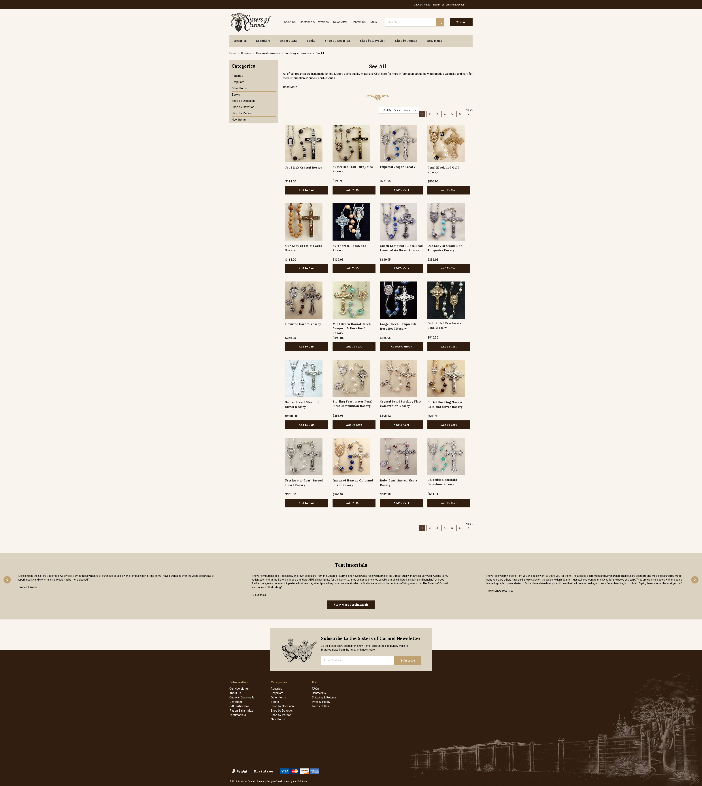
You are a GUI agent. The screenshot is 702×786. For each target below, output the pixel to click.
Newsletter (340, 22)
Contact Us (359, 22)
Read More (290, 87)
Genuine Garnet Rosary (303, 324)
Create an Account (455, 4)
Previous (7, 579)
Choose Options (401, 346)
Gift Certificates (422, 4)
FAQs (373, 22)
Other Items (288, 40)
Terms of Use (320, 706)
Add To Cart (306, 190)
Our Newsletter (239, 688)
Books (311, 40)
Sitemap (261, 781)
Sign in (436, 4)
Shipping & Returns (324, 697)
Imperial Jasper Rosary (397, 167)
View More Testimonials (351, 604)
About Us (290, 22)
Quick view (303, 143)
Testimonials (237, 715)
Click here (380, 73)
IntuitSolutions (300, 781)
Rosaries (240, 40)
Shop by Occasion (337, 40)
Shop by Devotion (373, 40)
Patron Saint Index (241, 710)
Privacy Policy (321, 702)
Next (467, 110)
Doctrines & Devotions (314, 22)
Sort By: (388, 110)
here (465, 73)
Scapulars (263, 40)
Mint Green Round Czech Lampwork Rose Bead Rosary (352, 328)
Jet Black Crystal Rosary (304, 167)
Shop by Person (406, 40)
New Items (434, 40)
